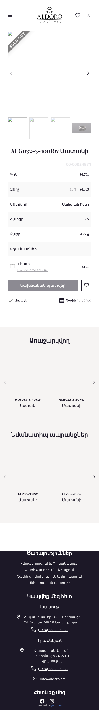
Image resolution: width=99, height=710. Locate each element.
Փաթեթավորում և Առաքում (49, 569)
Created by (49, 705)
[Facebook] (42, 702)
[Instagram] (52, 702)
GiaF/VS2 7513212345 (32, 270)
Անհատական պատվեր (49, 582)
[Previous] (11, 73)
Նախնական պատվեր (42, 285)
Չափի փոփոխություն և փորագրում (49, 576)
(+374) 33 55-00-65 (53, 630)
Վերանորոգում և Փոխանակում (49, 563)
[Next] (88, 73)
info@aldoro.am (53, 679)
